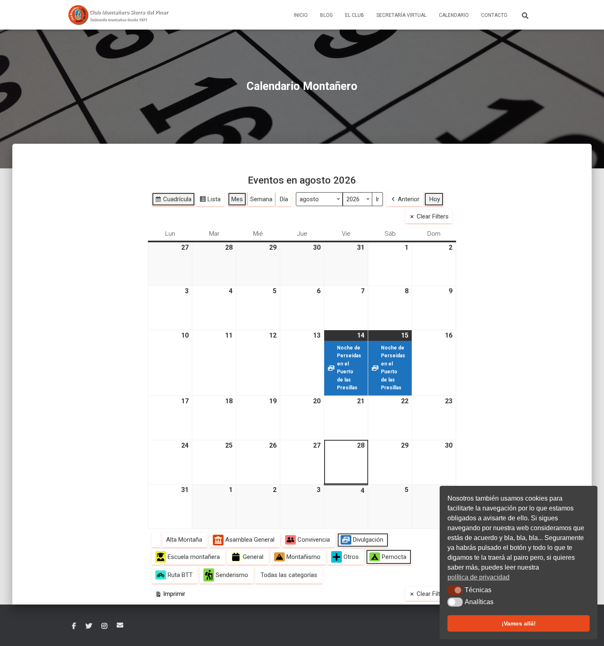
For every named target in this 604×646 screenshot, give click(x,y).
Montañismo (303, 557)
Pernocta (394, 557)
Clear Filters (433, 216)
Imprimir (170, 595)
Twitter (88, 626)
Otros (351, 557)
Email (120, 625)
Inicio (301, 15)
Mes (237, 199)
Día (284, 199)
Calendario (454, 15)
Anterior (409, 199)
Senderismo (232, 575)
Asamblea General (249, 539)
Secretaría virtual (401, 15)
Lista (210, 200)
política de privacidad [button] (478, 577)
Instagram (104, 626)
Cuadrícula (173, 200)
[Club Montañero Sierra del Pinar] (119, 15)
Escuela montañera (194, 557)
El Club (354, 15)
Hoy (434, 199)
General (253, 557)
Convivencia (313, 539)
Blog (326, 15)
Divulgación (368, 539)
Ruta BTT (180, 575)
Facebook (74, 626)
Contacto (494, 15)
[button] (455, 590)
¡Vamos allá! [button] (519, 623)
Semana (261, 199)
